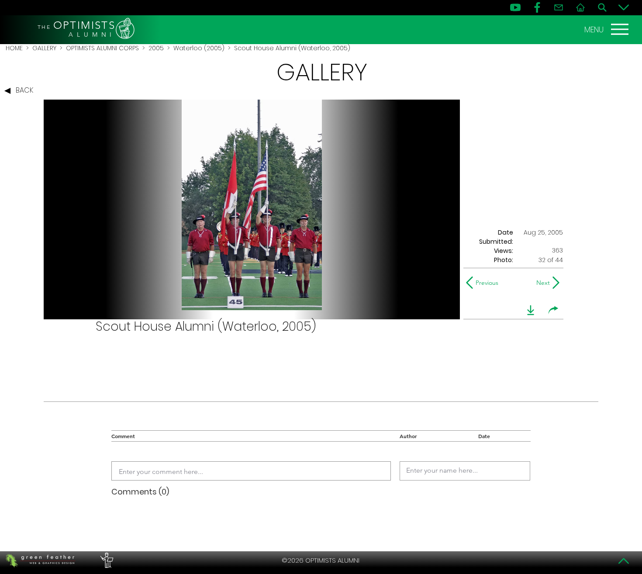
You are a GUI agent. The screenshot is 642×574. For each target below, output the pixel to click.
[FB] (537, 7)
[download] (530, 310)
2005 (156, 48)
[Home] (580, 7)
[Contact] (558, 7)
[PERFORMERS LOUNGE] (105, 560)
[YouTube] (515, 7)
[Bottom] (623, 7)
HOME (14, 48)
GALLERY (44, 48)
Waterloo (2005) (198, 48)
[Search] (602, 7)
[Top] (623, 561)
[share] (553, 310)
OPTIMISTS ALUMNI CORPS (102, 48)
